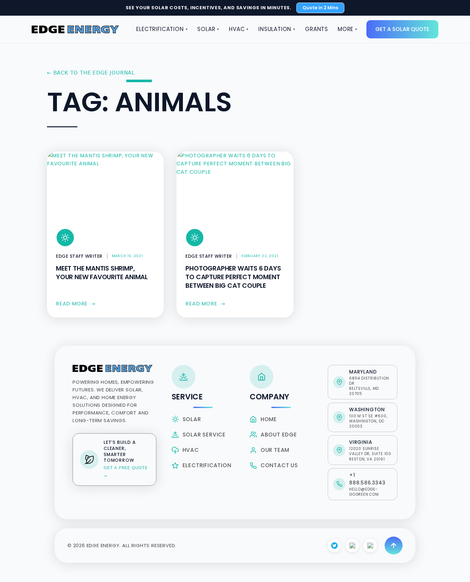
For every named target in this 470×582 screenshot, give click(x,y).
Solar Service (204, 434)
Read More (75, 303)
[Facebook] (334, 545)
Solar (208, 29)
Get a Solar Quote (402, 29)
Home (269, 419)
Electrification (162, 29)
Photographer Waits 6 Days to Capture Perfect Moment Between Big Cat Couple (233, 277)
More (347, 29)
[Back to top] (394, 545)
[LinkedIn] (370, 545)
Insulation (276, 29)
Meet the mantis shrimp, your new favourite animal (102, 272)
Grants (316, 29)
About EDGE (279, 434)
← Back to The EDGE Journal (91, 73)
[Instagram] (352, 545)
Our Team (275, 450)
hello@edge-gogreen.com (364, 492)
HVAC (239, 29)
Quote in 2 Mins (320, 7)
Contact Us (279, 465)
